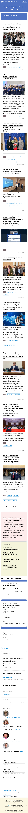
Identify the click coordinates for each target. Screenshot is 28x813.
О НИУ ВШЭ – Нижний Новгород (10, 762)
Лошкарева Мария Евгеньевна (13, 717)
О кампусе (6, 760)
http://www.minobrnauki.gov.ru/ (9, 790)
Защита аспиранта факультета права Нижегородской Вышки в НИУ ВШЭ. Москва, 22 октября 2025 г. (13, 355)
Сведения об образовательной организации (12, 767)
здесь (22, 802)
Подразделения (6, 769)
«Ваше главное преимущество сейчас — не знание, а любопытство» (12, 76)
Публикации (6, 653)
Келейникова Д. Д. (7, 677)
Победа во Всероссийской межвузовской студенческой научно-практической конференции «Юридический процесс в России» (12, 305)
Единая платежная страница (9, 777)
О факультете (7, 514)
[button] (25, 236)
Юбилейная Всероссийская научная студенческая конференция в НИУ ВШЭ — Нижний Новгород (12, 26)
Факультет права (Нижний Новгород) (14, 7)
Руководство (5, 764)
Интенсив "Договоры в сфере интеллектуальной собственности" (10, 567)
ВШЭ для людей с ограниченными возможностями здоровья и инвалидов (14, 774)
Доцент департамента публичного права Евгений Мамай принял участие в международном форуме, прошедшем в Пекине (11, 459)
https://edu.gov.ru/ (7, 794)
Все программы (5, 648)
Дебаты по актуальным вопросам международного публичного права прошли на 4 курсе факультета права (12, 172)
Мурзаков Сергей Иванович (17, 741)
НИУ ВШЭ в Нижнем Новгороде (10, 1)
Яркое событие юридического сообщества (13, 258)
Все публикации (7, 694)
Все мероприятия (7, 573)
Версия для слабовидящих (8, 771)
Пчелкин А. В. (6, 687)
